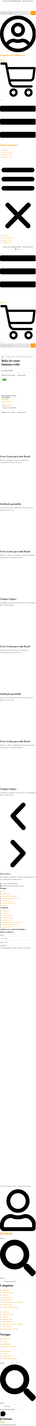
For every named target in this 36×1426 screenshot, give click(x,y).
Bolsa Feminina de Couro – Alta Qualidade (9, 396)
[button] (18, 197)
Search (2, 1238)
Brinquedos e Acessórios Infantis (12, 1302)
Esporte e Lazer (7, 154)
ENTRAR (6, 1233)
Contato (4, 1341)
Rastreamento (6, 1344)
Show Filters (8, 370)
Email (2, 942)
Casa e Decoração (7, 152)
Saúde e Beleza (7, 1300)
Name (2, 935)
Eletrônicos (5, 150)
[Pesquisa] (33, 13)
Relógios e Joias (7, 157)
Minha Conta (6, 1339)
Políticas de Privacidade (9, 1346)
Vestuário (5, 1295)
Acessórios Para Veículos (10, 1307)
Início (3, 356)
